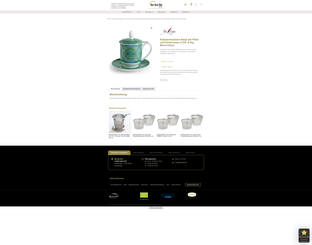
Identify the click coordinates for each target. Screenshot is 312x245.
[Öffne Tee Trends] (152, 12)
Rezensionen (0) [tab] (148, 89)
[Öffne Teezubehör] (189, 12)
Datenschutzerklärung (157, 184)
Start (108, 19)
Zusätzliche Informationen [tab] (131, 89)
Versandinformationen (157, 204)
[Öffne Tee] (140, 12)
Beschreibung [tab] (115, 89)
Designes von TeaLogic (125, 19)
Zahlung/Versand (134, 184)
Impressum (144, 184)
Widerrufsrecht (176, 184)
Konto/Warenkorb (116, 184)
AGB (125, 184)
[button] (185, 5)
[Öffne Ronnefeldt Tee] (131, 12)
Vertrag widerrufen (156, 208)
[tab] (119, 153)
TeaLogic (114, 19)
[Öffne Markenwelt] (165, 12)
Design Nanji (137, 19)
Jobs (167, 184)
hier (180, 74)
